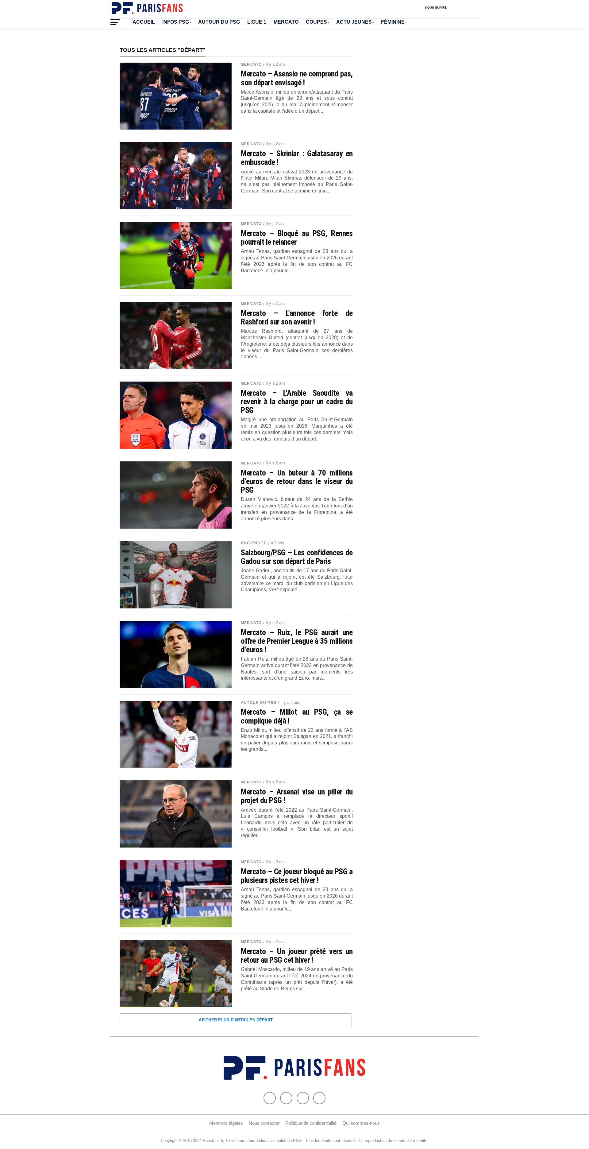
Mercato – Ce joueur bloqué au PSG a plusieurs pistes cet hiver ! (297, 875)
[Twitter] (286, 1098)
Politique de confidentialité (311, 1123)
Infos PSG (175, 22)
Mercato (286, 22)
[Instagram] (319, 1098)
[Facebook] (270, 1098)
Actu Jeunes (354, 22)
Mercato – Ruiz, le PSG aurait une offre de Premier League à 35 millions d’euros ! (297, 641)
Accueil (144, 22)
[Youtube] (303, 1098)
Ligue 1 (256, 22)
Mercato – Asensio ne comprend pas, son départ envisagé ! (297, 78)
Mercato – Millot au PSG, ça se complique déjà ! (297, 716)
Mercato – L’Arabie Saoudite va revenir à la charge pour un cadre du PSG (297, 401)
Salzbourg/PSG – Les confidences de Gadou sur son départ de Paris (297, 556)
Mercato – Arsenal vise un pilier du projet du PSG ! (297, 796)
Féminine (393, 22)
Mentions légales (226, 1123)
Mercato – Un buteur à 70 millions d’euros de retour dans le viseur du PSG (297, 481)
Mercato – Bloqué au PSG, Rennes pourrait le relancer (297, 237)
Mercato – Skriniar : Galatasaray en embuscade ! (297, 157)
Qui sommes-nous (361, 1123)
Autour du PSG (219, 22)
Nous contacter (264, 1123)
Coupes (316, 22)
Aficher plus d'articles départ (236, 1020)
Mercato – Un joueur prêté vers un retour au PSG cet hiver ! (297, 955)
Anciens (250, 543)
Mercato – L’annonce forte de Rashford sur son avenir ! (297, 317)
